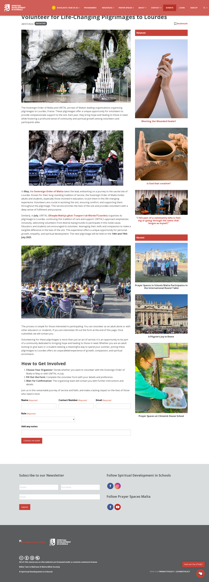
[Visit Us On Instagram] (117, 485)
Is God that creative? (159, 183)
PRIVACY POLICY (166, 571)
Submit (24, 507)
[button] (200, 573)
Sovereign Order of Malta (48, 191)
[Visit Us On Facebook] (110, 485)
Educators (40, 23)
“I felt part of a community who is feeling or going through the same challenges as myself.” (158, 220)
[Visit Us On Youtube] (117, 506)
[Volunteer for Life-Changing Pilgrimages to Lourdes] (76, 66)
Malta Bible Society (51, 567)
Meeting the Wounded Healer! (158, 121)
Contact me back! (31, 440)
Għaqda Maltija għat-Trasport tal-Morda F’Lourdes (78, 215)
